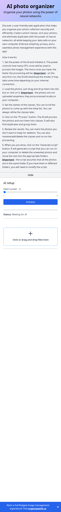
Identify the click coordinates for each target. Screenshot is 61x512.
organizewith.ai (37, 508)
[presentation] (30, 237)
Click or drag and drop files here (31, 239)
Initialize (30, 202)
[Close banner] (57, 506)
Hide (30, 175)
